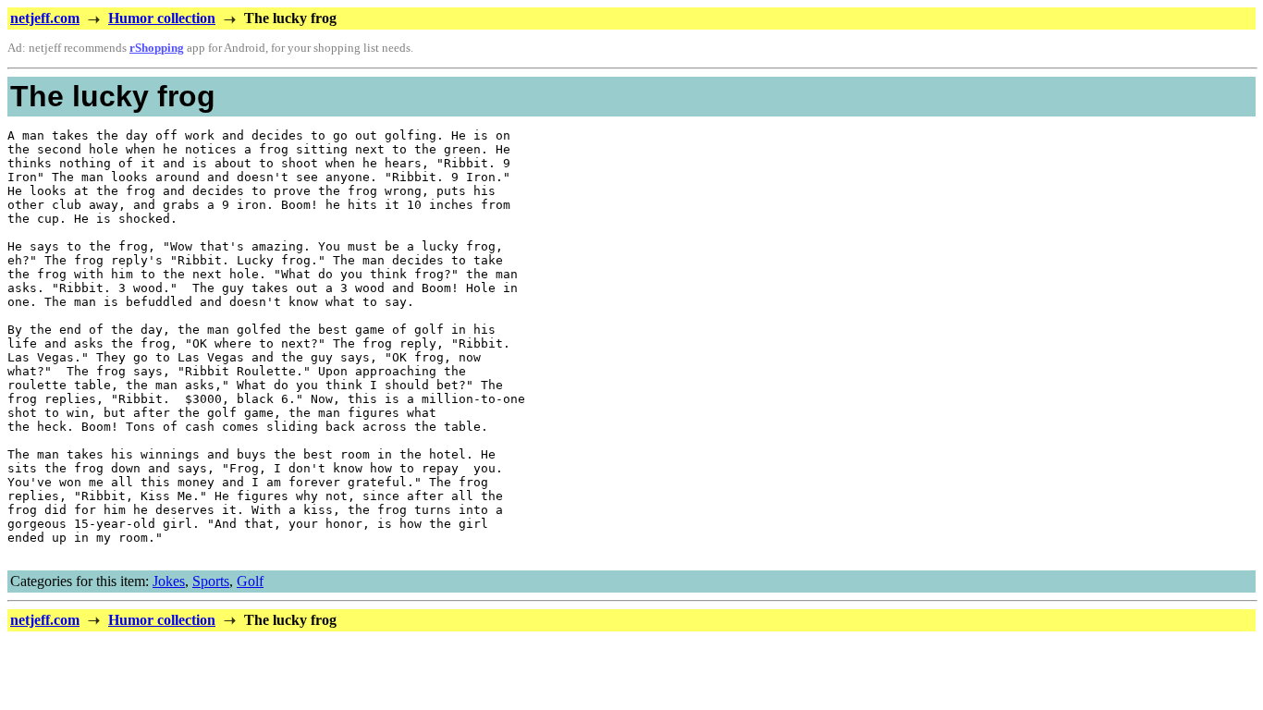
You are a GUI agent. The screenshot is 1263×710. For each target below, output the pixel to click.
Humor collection (161, 18)
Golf (250, 581)
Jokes (169, 581)
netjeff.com (45, 18)
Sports (210, 581)
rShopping (156, 48)
